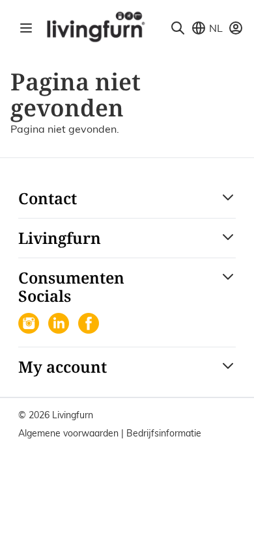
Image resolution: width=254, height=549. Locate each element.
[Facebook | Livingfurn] (90, 324)
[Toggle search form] (178, 28)
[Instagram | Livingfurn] (30, 324)
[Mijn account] (236, 28)
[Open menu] (26, 28)
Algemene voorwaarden (69, 433)
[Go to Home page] (95, 26)
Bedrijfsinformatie (163, 433)
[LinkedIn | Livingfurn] (60, 324)
